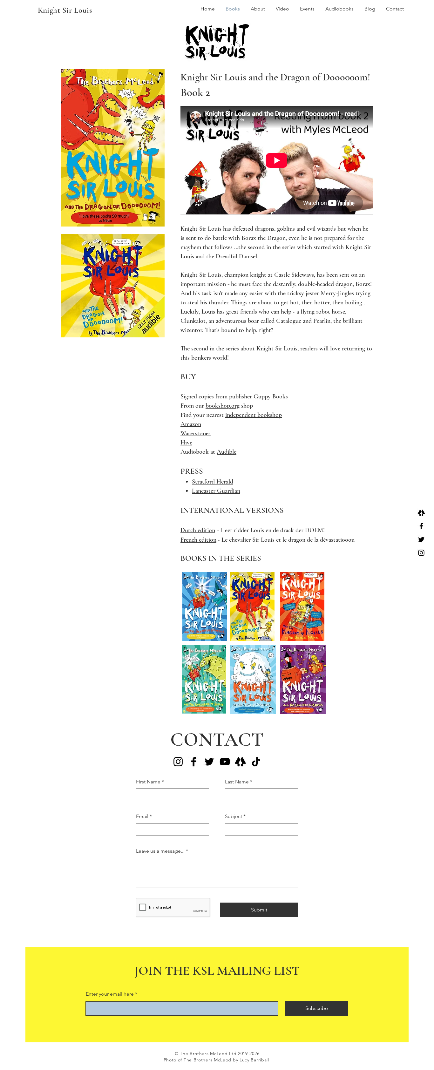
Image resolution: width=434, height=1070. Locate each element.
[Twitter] (421, 539)
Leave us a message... (160, 851)
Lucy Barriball (255, 1060)
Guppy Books (271, 396)
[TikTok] (256, 761)
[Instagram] (421, 553)
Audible (226, 452)
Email (142, 816)
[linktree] (421, 513)
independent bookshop (253, 415)
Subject (233, 816)
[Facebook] (421, 526)
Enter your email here (110, 994)
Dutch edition (197, 530)
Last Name (237, 781)
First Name (148, 781)
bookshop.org (223, 406)
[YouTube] (225, 761)
